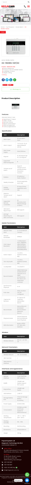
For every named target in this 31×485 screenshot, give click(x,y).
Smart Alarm (20, 27)
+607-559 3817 (8, 462)
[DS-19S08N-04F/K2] (15, 46)
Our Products (10, 27)
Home (3, 27)
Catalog (4, 75)
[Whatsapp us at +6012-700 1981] (16, 467)
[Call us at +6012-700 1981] (25, 6)
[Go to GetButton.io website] (27, 483)
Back (2, 32)
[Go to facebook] (27, 480)
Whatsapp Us (16, 89)
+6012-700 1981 (8, 467)
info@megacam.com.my (11, 470)
